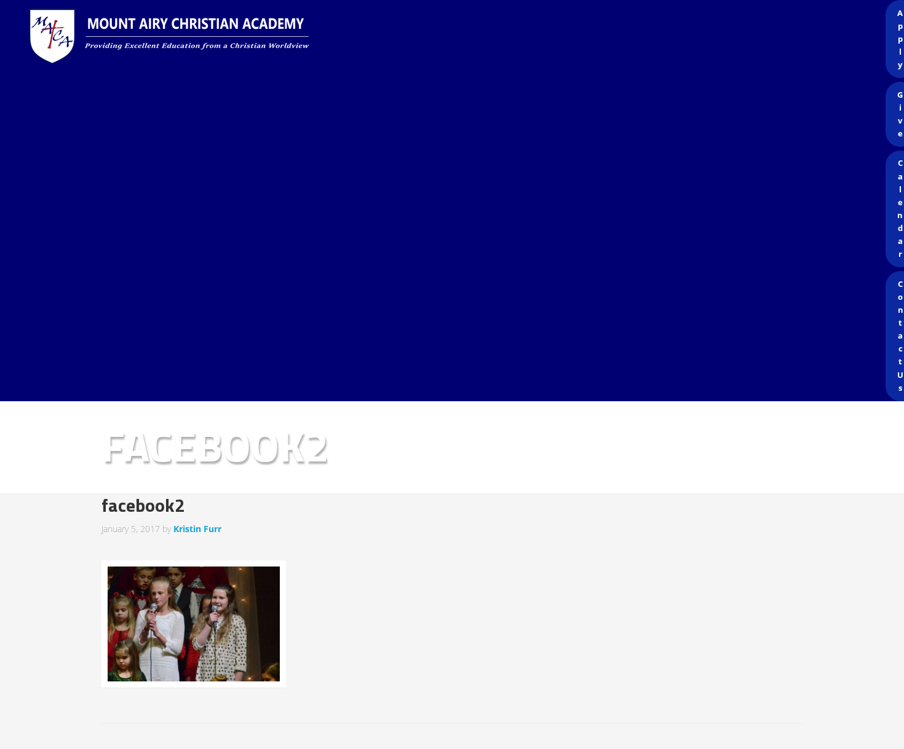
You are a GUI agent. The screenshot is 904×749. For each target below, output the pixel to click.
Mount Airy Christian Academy (455, 37)
